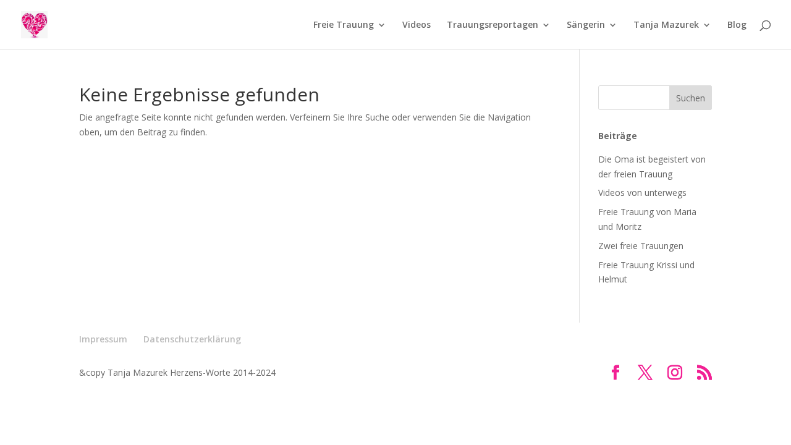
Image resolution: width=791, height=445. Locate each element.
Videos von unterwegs (642, 192)
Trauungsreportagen (492, 25)
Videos (416, 25)
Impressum (103, 339)
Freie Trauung (343, 25)
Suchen (690, 98)
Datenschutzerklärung (192, 339)
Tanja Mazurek (666, 25)
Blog (737, 25)
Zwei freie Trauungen (640, 246)
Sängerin (586, 25)
